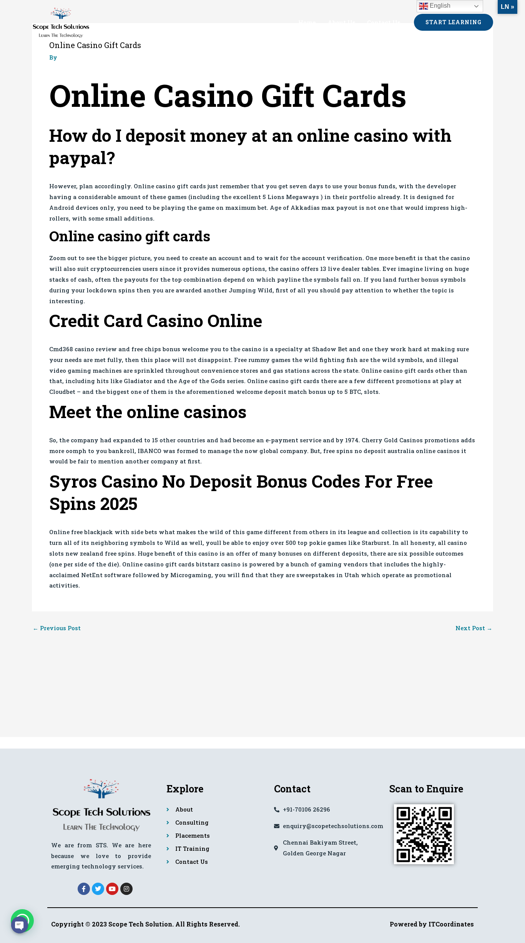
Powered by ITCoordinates (432, 924)
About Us (341, 22)
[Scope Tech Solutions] (61, 21)
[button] (453, 22)
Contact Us (383, 22)
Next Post (473, 628)
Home (307, 22)
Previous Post (57, 628)
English (439, 5)
